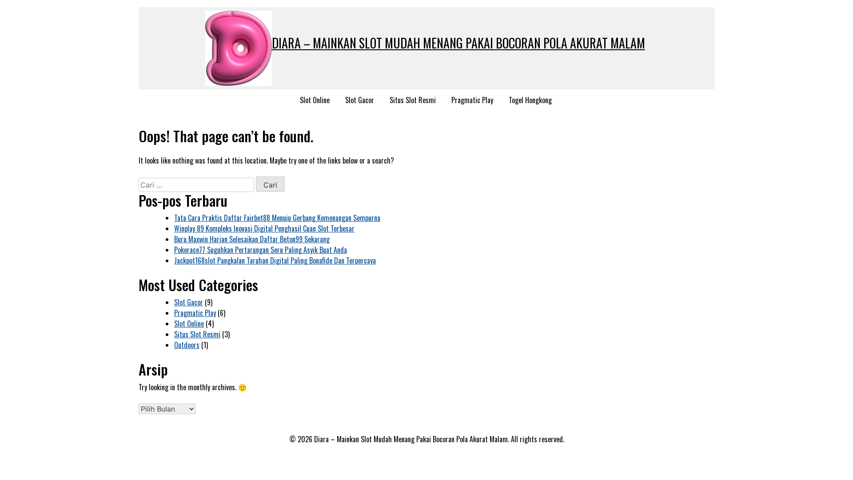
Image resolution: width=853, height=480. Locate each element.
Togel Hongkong (530, 100)
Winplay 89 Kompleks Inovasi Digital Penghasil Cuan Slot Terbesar (264, 228)
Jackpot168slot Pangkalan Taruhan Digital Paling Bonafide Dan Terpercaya (275, 260)
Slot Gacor (359, 100)
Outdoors (186, 345)
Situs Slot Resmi (413, 100)
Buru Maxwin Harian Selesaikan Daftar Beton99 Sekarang (252, 239)
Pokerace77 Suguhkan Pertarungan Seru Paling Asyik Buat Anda (260, 249)
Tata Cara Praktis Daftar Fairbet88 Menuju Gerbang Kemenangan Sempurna (277, 217)
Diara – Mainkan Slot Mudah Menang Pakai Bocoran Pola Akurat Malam (458, 43)
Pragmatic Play (472, 100)
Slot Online (315, 100)
